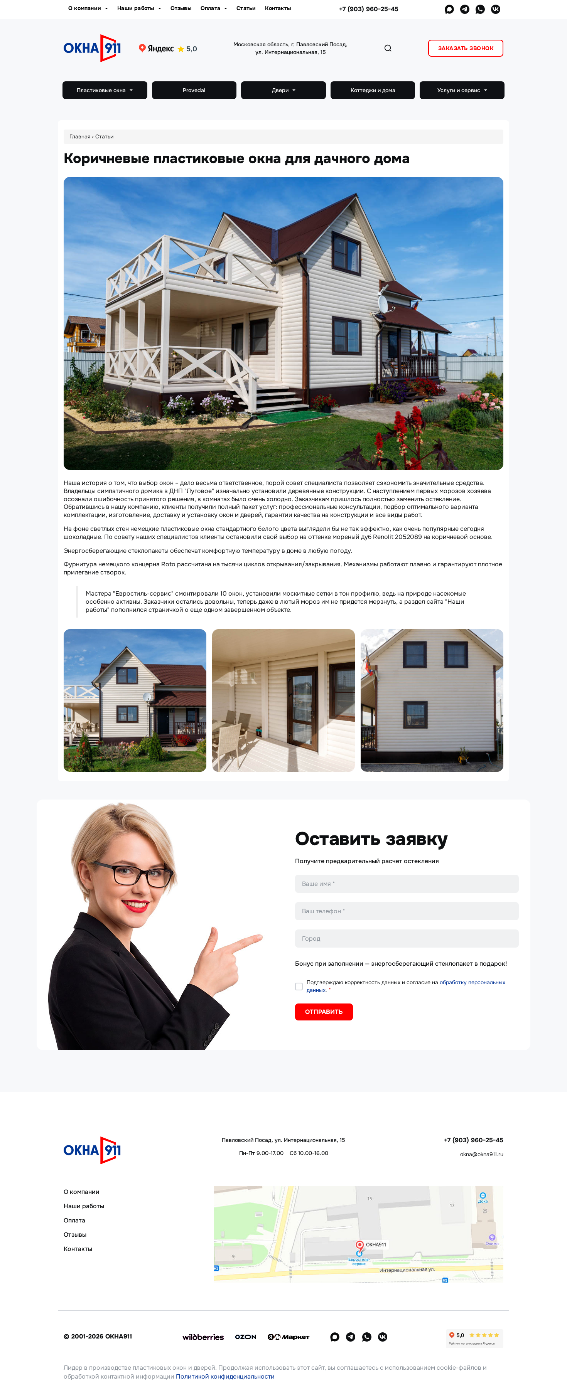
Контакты (278, 8)
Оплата (211, 8)
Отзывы (180, 8)
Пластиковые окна (102, 90)
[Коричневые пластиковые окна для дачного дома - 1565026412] (283, 700)
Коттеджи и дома (373, 90)
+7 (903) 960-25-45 (368, 9)
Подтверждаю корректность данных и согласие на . (406, 986)
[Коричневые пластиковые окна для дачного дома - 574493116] (432, 700)
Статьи (246, 8)
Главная (79, 136)
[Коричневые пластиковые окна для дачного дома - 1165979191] (135, 700)
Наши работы (136, 8)
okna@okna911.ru (481, 1154)
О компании (85, 8)
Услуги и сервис (459, 90)
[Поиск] (388, 48)
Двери (281, 90)
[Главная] (94, 48)
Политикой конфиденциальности (225, 1376)
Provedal (194, 90)
